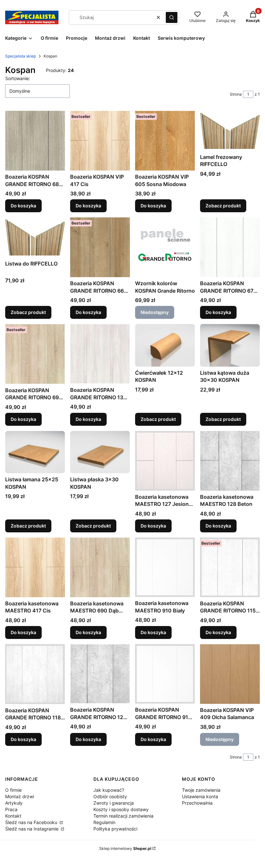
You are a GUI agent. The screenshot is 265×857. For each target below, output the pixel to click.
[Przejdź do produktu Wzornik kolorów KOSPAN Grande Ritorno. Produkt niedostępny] (165, 247)
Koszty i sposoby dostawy (121, 809)
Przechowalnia (197, 803)
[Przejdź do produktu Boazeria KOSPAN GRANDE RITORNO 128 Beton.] (100, 674)
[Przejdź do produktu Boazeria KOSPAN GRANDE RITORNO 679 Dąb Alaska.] (230, 247)
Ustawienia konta (200, 796)
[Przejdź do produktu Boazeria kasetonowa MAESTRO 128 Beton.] (230, 461)
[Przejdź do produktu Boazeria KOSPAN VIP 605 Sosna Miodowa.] (165, 141)
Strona (236, 94)
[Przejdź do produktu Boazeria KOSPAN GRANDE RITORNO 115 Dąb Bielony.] (230, 567)
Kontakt (13, 816)
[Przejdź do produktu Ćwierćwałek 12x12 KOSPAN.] (165, 345)
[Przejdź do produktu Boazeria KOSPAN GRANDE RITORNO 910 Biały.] (165, 674)
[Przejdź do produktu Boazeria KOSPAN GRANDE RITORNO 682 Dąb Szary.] (35, 141)
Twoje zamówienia (201, 790)
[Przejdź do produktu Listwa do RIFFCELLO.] (35, 237)
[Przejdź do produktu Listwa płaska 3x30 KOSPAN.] (100, 452)
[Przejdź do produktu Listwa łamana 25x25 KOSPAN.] (35, 452)
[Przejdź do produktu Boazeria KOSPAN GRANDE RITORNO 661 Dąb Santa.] (100, 247)
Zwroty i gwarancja (113, 803)
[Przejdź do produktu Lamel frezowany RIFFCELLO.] (230, 131)
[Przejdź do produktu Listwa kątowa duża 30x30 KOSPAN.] (230, 345)
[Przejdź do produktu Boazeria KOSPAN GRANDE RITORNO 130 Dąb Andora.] (100, 354)
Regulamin (104, 822)
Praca (11, 809)
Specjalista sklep (20, 56)
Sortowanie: (17, 78)
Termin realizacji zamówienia (123, 816)
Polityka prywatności (115, 828)
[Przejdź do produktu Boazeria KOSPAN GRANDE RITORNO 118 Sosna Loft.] (35, 674)
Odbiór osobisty (110, 796)
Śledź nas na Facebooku (31, 822)
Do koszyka (23, 205)
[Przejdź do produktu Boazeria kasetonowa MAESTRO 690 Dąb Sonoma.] (100, 567)
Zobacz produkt (223, 205)
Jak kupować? (108, 790)
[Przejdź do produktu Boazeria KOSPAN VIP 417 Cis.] (100, 141)
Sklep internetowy (125, 848)
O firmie (13, 790)
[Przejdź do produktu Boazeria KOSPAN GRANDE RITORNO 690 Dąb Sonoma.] (35, 354)
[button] (171, 17)
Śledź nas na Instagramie (32, 828)
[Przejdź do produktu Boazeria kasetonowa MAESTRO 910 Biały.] (165, 567)
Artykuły (14, 803)
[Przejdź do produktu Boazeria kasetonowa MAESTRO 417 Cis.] (35, 567)
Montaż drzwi (19, 796)
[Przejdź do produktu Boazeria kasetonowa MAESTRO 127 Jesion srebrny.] (165, 461)
